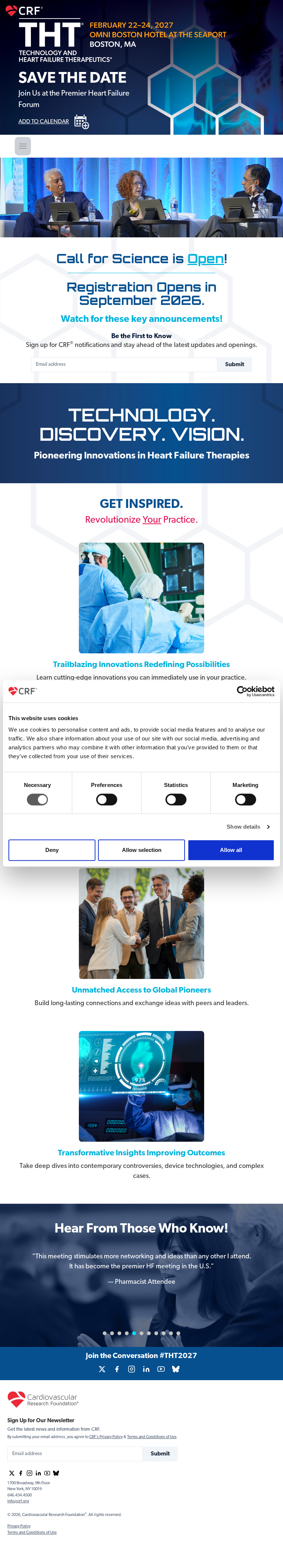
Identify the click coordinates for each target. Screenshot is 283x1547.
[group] (102, 1369)
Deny (52, 850)
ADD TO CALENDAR (43, 122)
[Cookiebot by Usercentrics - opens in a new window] (242, 691)
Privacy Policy (19, 1526)
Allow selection (141, 850)
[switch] (106, 799)
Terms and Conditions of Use (152, 1437)
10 (171, 1333)
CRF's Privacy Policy (106, 1437)
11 (178, 1333)
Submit (234, 365)
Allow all (231, 850)
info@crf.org (18, 1501)
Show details (243, 827)
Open (206, 258)
